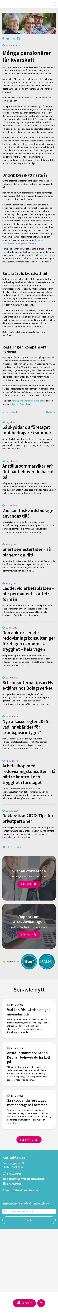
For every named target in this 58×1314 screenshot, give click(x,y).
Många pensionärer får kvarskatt (27, 400)
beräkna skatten (47, 255)
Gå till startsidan (14, 847)
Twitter (33, 1190)
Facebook (21, 1190)
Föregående (12, 411)
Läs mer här (29, 884)
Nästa (49, 411)
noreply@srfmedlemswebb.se (25, 1179)
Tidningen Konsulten (19, 403)
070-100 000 (13, 1173)
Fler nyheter (29, 1139)
